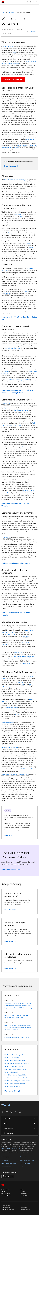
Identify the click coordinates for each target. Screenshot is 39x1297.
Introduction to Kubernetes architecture (17, 1063)
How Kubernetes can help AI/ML (15, 1075)
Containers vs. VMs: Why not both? (15, 1078)
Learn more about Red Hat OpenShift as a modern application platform (17, 391)
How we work (5, 1160)
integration (18, 652)
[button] (32, 31)
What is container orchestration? (14, 1061)
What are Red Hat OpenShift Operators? (17, 1081)
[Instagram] (20, 1112)
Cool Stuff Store (25, 1195)
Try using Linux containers (13, 79)
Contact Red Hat (5, 1193)
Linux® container (8, 46)
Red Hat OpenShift (7, 722)
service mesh (25, 663)
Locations (23, 1191)
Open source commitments (27, 1160)
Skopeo (25, 145)
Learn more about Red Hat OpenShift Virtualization (15, 504)
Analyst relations (6, 1167)
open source (30, 139)
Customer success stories (8, 1163)
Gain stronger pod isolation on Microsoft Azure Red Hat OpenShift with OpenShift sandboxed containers (17, 1027)
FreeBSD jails (19, 214)
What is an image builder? (12, 1086)
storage (17, 714)
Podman (19, 145)
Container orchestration (13, 348)
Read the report (10, 835)
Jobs (21, 1167)
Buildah (31, 145)
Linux (14, 53)
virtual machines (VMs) (21, 410)
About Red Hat (5, 1189)
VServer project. (12, 233)
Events (3, 1191)
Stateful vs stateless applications (15, 1069)
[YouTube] (7, 1112)
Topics (3, 12)
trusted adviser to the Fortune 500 (11, 1148)
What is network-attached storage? (15, 1084)
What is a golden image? (12, 1058)
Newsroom (23, 1157)
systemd (31, 247)
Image (27, 291)
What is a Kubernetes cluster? (14, 1066)
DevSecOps (7, 538)
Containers (10, 12)
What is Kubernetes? (11, 1072)
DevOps (7, 634)
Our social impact (25, 1163)
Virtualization (5, 404)
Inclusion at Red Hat (6, 1195)
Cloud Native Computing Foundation (18, 380)
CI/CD (13, 634)
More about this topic (12, 1091)
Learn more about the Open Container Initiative (19, 317)
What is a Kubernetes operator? (14, 1055)
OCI (22, 685)
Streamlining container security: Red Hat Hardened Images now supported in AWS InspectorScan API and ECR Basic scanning (18, 1006)
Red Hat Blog (24, 1193)
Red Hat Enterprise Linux (9, 747)
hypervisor (7, 408)
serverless (26, 636)
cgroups (29, 243)
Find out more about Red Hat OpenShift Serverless (16, 613)
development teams (11, 708)
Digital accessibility (25, 1209)
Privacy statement (5, 1207)
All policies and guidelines (7, 1209)
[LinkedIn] (2, 1112)
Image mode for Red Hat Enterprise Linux (15, 775)
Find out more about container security (16, 563)
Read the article (10, 166)
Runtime (7, 293)
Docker (16, 148)
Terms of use (24, 1207)
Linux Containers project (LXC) (14, 180)
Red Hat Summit (5, 1198)
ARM (23, 447)
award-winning (19, 1152)
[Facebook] (11, 1112)
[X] (16, 1112)
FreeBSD (22, 216)
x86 (20, 449)
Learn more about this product (12, 869)
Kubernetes (7, 148)
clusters (6, 371)
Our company (5, 1157)
